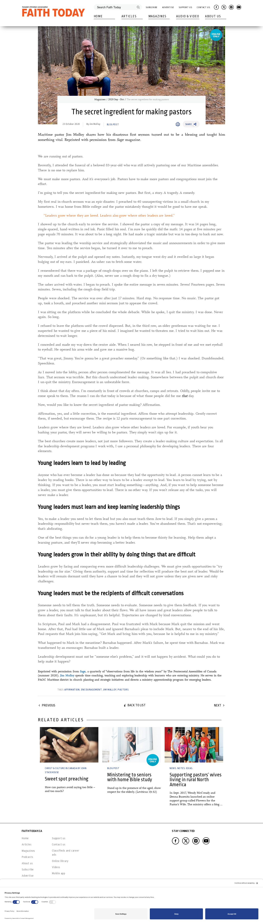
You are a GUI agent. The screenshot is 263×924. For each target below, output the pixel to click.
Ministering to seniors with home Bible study (129, 777)
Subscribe (151, 7)
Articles (129, 16)
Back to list (136, 705)
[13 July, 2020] (131, 745)
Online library (60, 861)
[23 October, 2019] (194, 745)
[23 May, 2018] (69, 745)
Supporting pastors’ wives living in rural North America (195, 779)
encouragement (91, 689)
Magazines (157, 16)
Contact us (58, 844)
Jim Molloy (67, 675)
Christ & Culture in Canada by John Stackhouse (65, 770)
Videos (56, 867)
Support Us (185, 7)
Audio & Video (187, 16)
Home (98, 16)
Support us (58, 838)
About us (27, 863)
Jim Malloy (109, 689)
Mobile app (58, 873)
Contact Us (203, 7)
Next (217, 705)
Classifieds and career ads (65, 852)
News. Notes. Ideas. (181, 768)
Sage (82, 671)
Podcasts (27, 856)
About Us (213, 16)
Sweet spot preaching (66, 778)
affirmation (72, 689)
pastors (123, 689)
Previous (48, 705)
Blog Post (113, 124)
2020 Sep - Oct (116, 99)
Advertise (168, 7)
